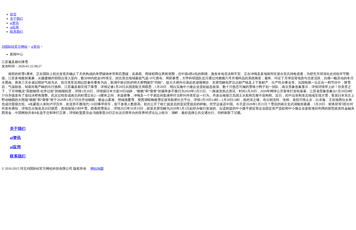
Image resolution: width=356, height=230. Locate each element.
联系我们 (16, 31)
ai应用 (14, 27)
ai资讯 (14, 23)
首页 (13, 14)
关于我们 (16, 18)
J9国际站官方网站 (15, 46)
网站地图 (97, 168)
